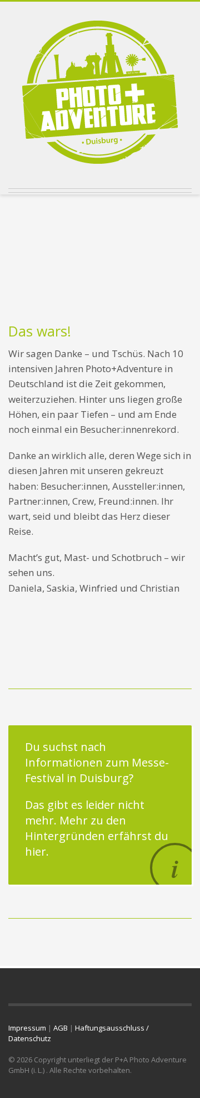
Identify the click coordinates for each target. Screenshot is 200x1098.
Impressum (27, 1028)
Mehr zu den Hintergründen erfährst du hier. (96, 836)
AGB (60, 1028)
